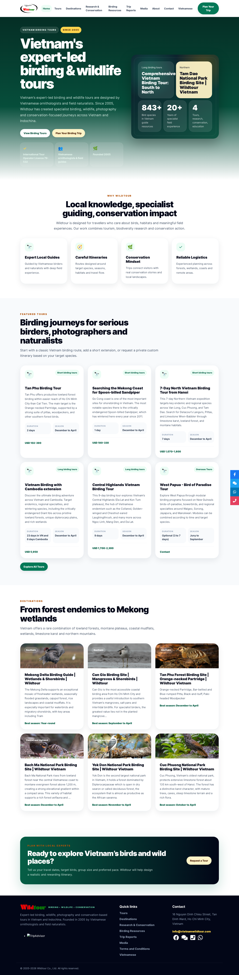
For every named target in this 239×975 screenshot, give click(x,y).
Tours (57, 8)
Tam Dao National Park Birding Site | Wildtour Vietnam (194, 83)
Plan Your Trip (208, 8)
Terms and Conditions (135, 948)
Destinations (73, 8)
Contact (169, 8)
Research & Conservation (94, 8)
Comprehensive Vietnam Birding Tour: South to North (159, 83)
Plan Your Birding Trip (69, 133)
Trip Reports (131, 8)
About (156, 8)
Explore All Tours (34, 566)
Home (46, 8)
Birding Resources (114, 8)
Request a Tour (199, 860)
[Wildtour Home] (29, 8)
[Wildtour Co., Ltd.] (176, 938)
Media (144, 8)
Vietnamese (185, 8)
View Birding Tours (35, 133)
